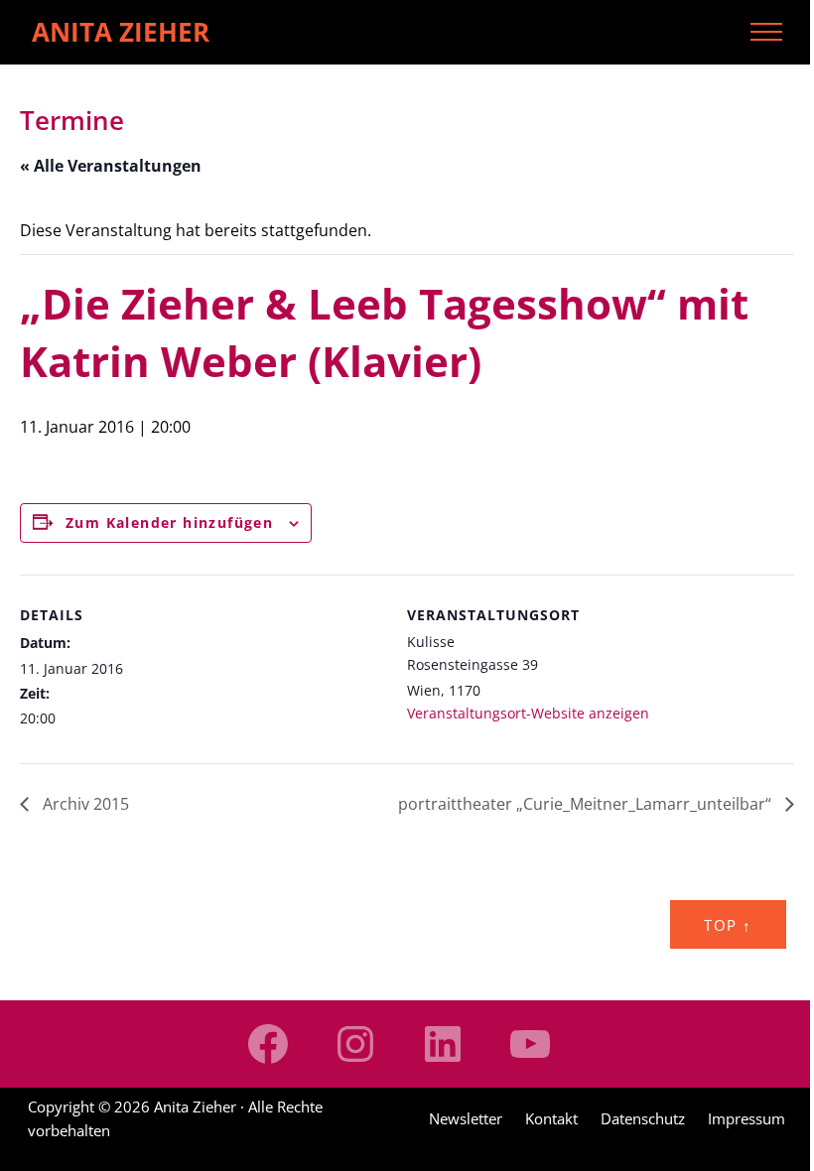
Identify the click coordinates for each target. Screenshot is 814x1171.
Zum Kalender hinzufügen (169, 522)
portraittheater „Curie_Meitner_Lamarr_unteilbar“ (586, 804)
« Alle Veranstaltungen (111, 166)
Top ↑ (727, 925)
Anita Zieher (120, 32)
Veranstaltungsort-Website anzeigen (528, 713)
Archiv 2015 (84, 804)
